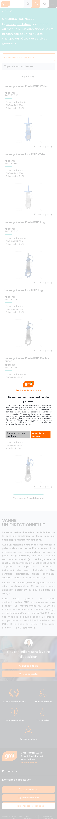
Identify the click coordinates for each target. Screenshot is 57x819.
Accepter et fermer (38, 434)
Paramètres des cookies (16, 434)
